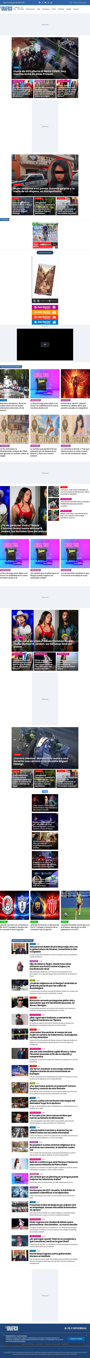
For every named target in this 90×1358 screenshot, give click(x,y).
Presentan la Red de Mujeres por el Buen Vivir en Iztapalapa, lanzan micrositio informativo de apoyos (53, 1207)
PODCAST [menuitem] (76, 9)
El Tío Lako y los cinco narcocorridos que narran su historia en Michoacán (51, 1116)
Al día (17, 67)
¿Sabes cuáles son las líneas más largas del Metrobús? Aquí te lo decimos (52, 1102)
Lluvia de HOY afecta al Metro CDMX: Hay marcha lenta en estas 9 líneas (39, 73)
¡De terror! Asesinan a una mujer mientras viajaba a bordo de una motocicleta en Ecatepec (51, 1071)
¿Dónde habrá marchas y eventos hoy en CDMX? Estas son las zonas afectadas (51, 1131)
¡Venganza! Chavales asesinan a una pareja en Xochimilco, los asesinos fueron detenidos (45, 208)
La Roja (17, 185)
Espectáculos (18, 81)
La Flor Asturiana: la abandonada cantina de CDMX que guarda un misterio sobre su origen (45, 91)
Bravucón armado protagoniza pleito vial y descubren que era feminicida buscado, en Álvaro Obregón (52, 1003)
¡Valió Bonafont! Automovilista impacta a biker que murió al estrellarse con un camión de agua (22, 780)
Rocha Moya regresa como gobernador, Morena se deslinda (51, 1255)
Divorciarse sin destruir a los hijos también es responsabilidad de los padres (44, 844)
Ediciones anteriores (45, 252)
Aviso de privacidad (27, 1344)
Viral (32, 980)
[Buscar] (71, 3)
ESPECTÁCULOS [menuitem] (30, 9)
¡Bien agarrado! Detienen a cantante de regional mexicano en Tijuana (50, 1019)
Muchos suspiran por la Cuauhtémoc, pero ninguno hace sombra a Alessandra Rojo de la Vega (44, 882)
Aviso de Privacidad (19, 1341)
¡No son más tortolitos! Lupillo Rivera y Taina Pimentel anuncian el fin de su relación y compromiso (53, 1054)
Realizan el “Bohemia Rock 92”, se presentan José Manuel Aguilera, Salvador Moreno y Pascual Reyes (44, 825)
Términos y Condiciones (52, 1344)
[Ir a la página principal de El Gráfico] (6, 8)
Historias (39, 81)
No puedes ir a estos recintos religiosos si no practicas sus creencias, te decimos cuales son (52, 1147)
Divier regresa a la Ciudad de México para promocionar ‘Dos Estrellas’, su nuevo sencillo (44, 664)
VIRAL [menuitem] (38, 9)
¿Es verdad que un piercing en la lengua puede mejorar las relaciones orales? (54, 1178)
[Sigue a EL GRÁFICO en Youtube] (46, 1349)
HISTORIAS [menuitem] (20, 9)
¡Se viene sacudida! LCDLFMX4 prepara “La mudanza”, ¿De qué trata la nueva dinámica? (21, 91)
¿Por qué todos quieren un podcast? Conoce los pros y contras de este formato (53, 1087)
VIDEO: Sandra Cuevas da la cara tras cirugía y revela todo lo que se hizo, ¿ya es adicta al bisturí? (66, 90)
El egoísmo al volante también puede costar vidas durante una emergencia (44, 864)
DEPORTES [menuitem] (61, 9)
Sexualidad (34, 1174)
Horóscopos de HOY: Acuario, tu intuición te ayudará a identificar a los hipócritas (52, 1191)
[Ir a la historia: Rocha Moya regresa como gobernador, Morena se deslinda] (20, 1255)
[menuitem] (39, 2)
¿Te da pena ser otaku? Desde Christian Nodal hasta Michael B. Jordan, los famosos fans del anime (43, 644)
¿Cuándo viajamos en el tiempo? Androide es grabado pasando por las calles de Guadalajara (53, 986)
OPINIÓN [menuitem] (68, 9)
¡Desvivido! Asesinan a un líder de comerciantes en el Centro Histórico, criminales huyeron (67, 209)
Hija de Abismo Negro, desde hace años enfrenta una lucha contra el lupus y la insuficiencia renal (50, 966)
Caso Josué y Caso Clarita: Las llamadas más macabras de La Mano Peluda (45, 807)
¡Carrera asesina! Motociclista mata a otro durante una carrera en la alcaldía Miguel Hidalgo (22, 208)
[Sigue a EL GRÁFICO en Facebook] (43, 1349)
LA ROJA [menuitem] (17, 7)
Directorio (39, 1344)
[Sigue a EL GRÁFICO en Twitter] (44, 1349)
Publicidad (65, 1344)
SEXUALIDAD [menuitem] (46, 9)
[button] (34, 300)
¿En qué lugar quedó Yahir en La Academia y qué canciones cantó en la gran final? (53, 1240)
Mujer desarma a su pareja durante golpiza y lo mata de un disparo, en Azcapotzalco (44, 190)
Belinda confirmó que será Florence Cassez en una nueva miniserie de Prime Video (67, 664)
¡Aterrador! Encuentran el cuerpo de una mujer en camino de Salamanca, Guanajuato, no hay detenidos (54, 1035)
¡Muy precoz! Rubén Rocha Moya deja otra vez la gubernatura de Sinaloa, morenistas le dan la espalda (54, 949)
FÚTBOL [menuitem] (54, 9)
